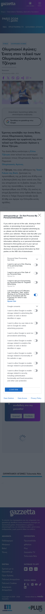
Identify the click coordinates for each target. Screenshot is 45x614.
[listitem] (22, 259)
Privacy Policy (36, 398)
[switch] (36, 265)
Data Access (22, 398)
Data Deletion (9, 398)
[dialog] (22, 307)
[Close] (40, 216)
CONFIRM (13, 390)
